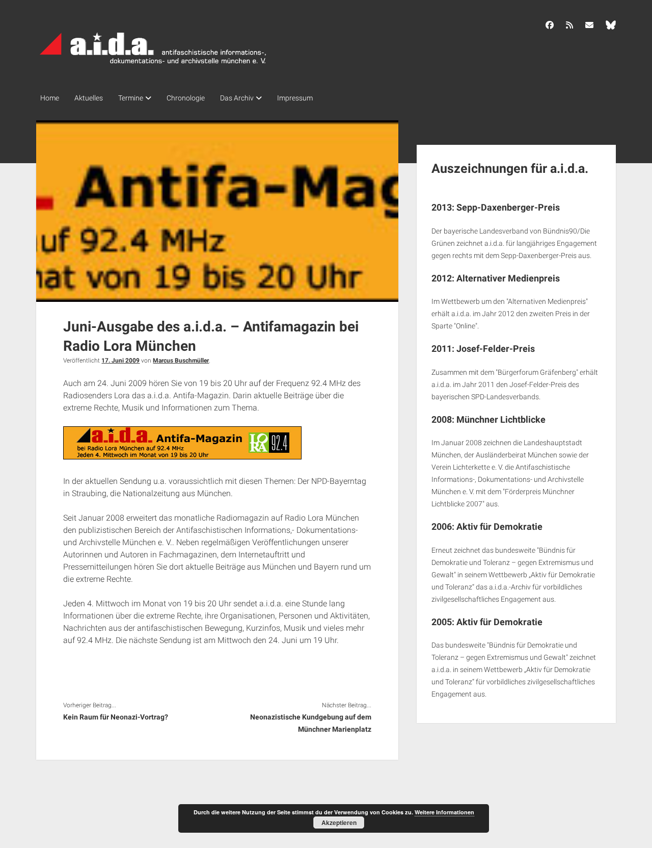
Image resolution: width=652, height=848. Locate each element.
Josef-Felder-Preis (495, 348)
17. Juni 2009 (120, 360)
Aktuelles (88, 98)
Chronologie (186, 98)
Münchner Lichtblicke (501, 419)
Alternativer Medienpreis (508, 278)
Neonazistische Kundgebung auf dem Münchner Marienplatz (310, 723)
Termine (130, 98)
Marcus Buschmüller (181, 360)
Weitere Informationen (444, 812)
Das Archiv (237, 98)
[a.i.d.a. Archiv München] (153, 66)
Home (49, 98)
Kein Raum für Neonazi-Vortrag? (115, 717)
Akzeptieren (339, 822)
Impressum (295, 98)
